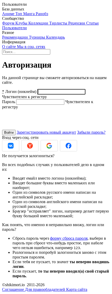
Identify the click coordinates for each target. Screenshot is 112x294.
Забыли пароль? (91, 132)
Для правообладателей (45, 289)
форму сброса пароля (69, 238)
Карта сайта (76, 289)
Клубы (21, 23)
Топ (19, 13)
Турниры (37, 37)
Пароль (8, 101)
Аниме (8, 13)
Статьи (92, 23)
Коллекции (38, 23)
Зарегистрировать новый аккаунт (46, 132)
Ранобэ (42, 13)
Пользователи (14, 28)
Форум (8, 23)
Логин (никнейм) (19, 91)
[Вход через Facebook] (68, 145)
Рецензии (77, 23)
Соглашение (13, 289)
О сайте (9, 46)
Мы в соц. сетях (31, 46)
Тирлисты (58, 23)
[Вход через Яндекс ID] (30, 145)
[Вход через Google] (49, 145)
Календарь (55, 37)
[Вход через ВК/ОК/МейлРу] (10, 145)
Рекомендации (15, 37)
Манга (29, 13)
